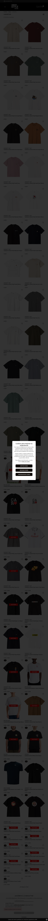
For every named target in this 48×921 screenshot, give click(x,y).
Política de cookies (26, 461)
